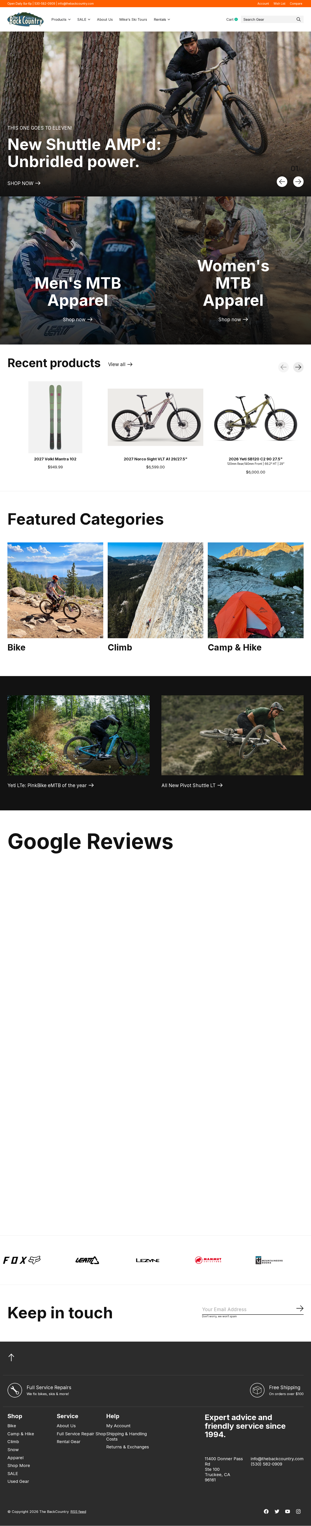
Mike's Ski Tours (133, 19)
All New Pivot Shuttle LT (188, 785)
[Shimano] (229, 1260)
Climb (120, 647)
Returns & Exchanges (127, 1446)
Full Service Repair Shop (81, 1433)
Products (58, 19)
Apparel (15, 1457)
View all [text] (120, 365)
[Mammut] (47, 1260)
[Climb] (156, 590)
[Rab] (168, 1260)
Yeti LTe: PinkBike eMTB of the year (47, 785)
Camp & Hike (235, 647)
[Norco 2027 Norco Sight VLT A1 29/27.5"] (156, 417)
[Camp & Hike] (256, 590)
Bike (16, 647)
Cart (233, 19)
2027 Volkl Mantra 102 (55, 458)
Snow (13, 1449)
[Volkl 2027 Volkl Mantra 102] (55, 417)
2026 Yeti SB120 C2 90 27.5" (256, 458)
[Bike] (55, 590)
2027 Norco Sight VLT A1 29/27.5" (155, 458)
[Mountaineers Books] (108, 1260)
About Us (105, 19)
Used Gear (18, 1481)
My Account (118, 1425)
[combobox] (272, 19)
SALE (81, 19)
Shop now (74, 319)
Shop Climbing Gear (29, 183)
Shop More (18, 1465)
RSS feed (78, 1512)
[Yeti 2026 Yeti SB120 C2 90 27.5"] (256, 417)
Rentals (160, 19)
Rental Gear (68, 1441)
